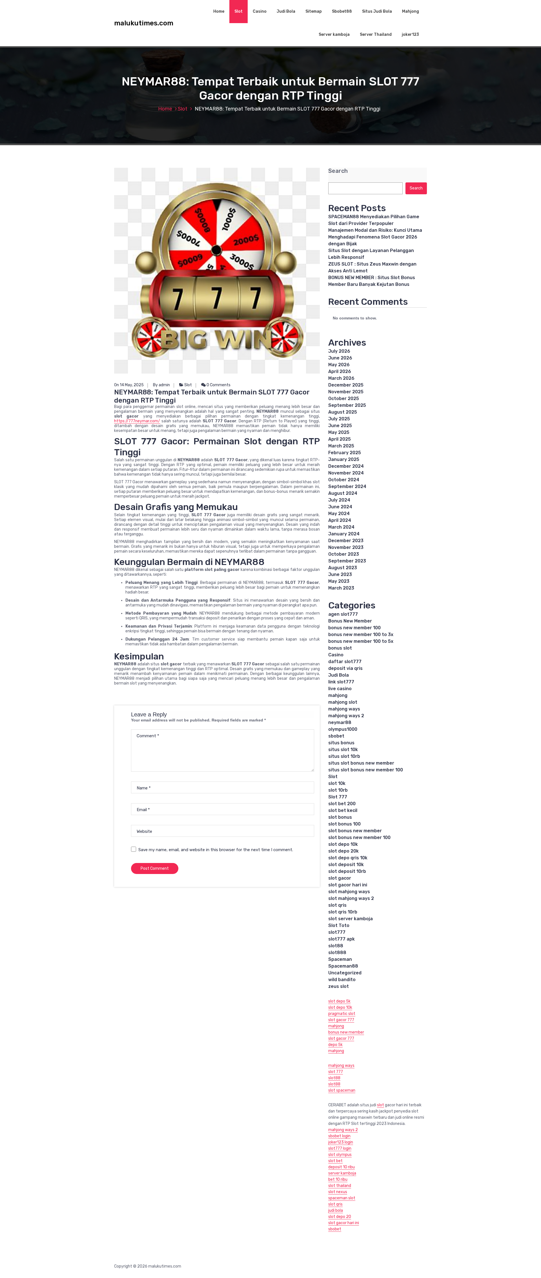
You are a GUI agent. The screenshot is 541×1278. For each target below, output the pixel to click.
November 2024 (346, 473)
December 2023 (345, 540)
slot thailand (339, 1185)
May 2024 (339, 513)
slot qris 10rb (342, 912)
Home (218, 11)
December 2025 (345, 385)
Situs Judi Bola (377, 11)
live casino (340, 688)
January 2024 (344, 534)
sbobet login (339, 1136)
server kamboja (342, 1173)
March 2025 (341, 446)
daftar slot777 (345, 661)
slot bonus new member (355, 830)
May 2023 (338, 581)
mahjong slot (342, 702)
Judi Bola (286, 11)
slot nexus (337, 1191)
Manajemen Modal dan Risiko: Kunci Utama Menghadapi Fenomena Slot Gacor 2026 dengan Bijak (375, 237)
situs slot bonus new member (361, 763)
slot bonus (340, 817)
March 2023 (341, 588)
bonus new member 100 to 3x (360, 634)
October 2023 (343, 554)
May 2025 (338, 432)
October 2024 (343, 479)
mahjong (337, 695)
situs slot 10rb (344, 756)
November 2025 (345, 391)
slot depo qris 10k (347, 857)
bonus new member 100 (354, 627)
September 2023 (347, 561)
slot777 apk (341, 939)
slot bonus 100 (344, 824)
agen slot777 (343, 614)
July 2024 (339, 500)
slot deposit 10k (346, 864)
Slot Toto (338, 925)
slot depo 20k (343, 851)
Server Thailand (376, 34)
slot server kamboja (350, 918)
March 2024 (341, 527)
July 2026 (339, 351)
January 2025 (343, 459)
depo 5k (335, 1044)
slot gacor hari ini (347, 885)
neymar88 (339, 722)
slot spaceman (341, 1090)
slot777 (336, 932)
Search (338, 171)
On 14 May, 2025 (129, 385)
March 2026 (341, 378)
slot (380, 1105)
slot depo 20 (339, 1216)
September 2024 (347, 486)
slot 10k (336, 783)
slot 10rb (338, 790)
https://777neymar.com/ (137, 421)
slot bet (335, 1160)
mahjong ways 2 (346, 715)
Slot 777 (337, 797)
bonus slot (340, 648)
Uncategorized (345, 972)
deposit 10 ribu (341, 1167)
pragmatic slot (341, 1013)
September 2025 (347, 405)
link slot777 (341, 682)
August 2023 (342, 567)
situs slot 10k (343, 749)
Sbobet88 (342, 11)
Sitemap (313, 11)
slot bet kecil (342, 810)
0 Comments (218, 385)
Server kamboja (334, 34)
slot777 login (339, 1148)
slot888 (337, 952)
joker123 (410, 34)
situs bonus (341, 742)
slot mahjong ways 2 (351, 898)
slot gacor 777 (341, 1019)
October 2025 (343, 398)
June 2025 (340, 425)
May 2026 (339, 364)
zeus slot (338, 986)
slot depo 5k (339, 1001)
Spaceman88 (343, 966)
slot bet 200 (342, 803)
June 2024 (340, 506)
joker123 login (340, 1142)
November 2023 (345, 547)
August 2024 (342, 493)
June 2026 (340, 358)
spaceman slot (341, 1198)
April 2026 (339, 371)
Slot (238, 11)
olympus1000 (342, 729)
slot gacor (339, 878)
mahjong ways (344, 709)
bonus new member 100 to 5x (360, 641)
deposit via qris (345, 668)
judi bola (335, 1210)
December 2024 (346, 466)
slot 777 (335, 1071)
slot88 (335, 945)
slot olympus (340, 1154)
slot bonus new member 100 (359, 837)
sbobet (336, 736)
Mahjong (410, 11)
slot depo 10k (343, 844)
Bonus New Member (350, 621)
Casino (260, 11)
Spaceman (340, 959)
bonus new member (346, 1032)
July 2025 (339, 418)
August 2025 (342, 412)
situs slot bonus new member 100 (365, 769)
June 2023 (340, 574)
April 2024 (339, 520)
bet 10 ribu (337, 1179)
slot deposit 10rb (347, 871)
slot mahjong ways (349, 891)
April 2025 (339, 439)
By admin (161, 385)
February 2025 (344, 452)
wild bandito (342, 979)
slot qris (337, 905)
